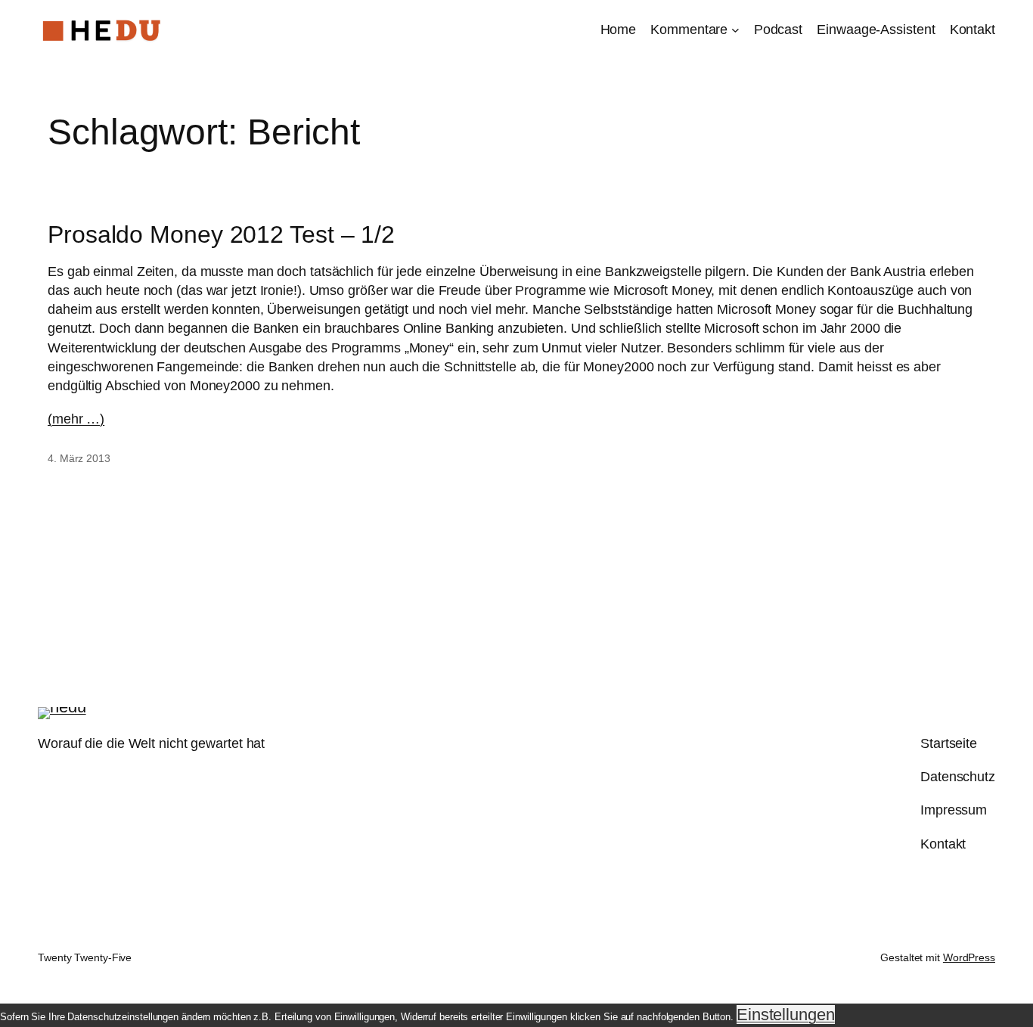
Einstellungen (786, 1014)
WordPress (969, 957)
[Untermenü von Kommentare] (735, 30)
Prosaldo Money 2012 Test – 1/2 (221, 234)
